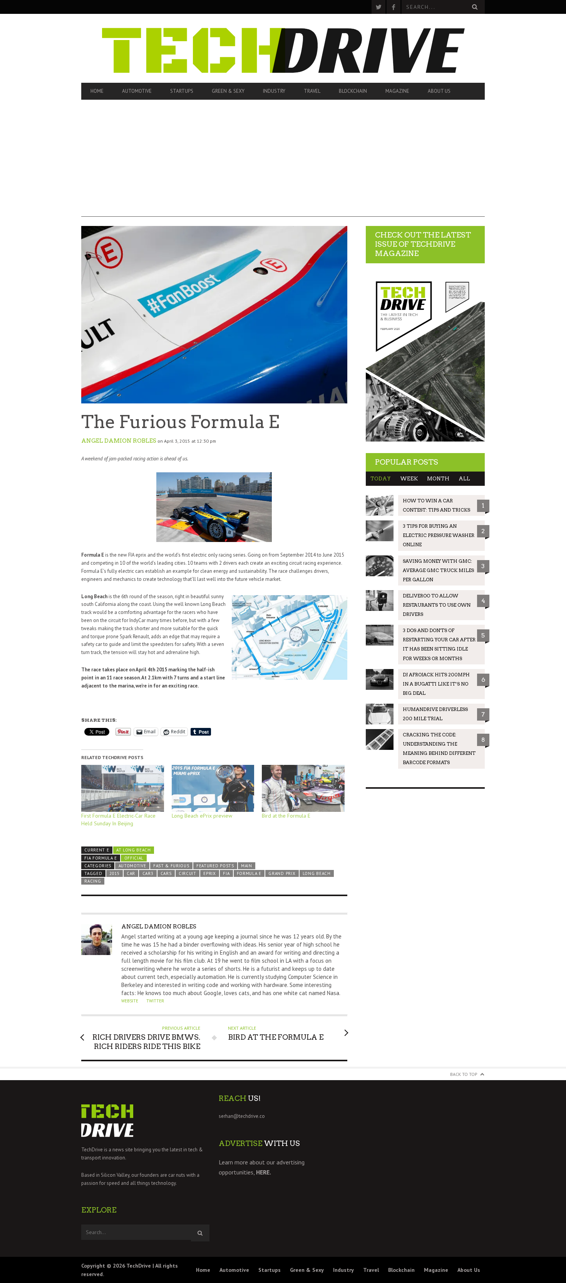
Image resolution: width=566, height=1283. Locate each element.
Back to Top (463, 1074)
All (464, 479)
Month (438, 479)
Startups (181, 91)
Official (134, 858)
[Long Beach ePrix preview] (213, 788)
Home (97, 91)
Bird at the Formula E (286, 815)
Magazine (397, 91)
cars (166, 873)
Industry (274, 91)
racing (92, 881)
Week (409, 479)
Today (380, 479)
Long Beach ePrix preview (202, 815)
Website (129, 1001)
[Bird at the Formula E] (303, 788)
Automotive (137, 91)
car (131, 873)
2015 (114, 873)
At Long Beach (133, 850)
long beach (317, 873)
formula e (249, 873)
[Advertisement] (283, 163)
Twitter (155, 1001)
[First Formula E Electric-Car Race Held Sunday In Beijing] (122, 788)
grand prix (281, 873)
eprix (209, 873)
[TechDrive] (283, 48)
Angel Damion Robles (118, 440)
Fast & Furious (171, 865)
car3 (148, 873)
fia (226, 873)
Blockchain (353, 91)
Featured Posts (215, 865)
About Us (439, 91)
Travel (312, 91)
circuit (187, 873)
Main (246, 865)
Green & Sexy (228, 91)
